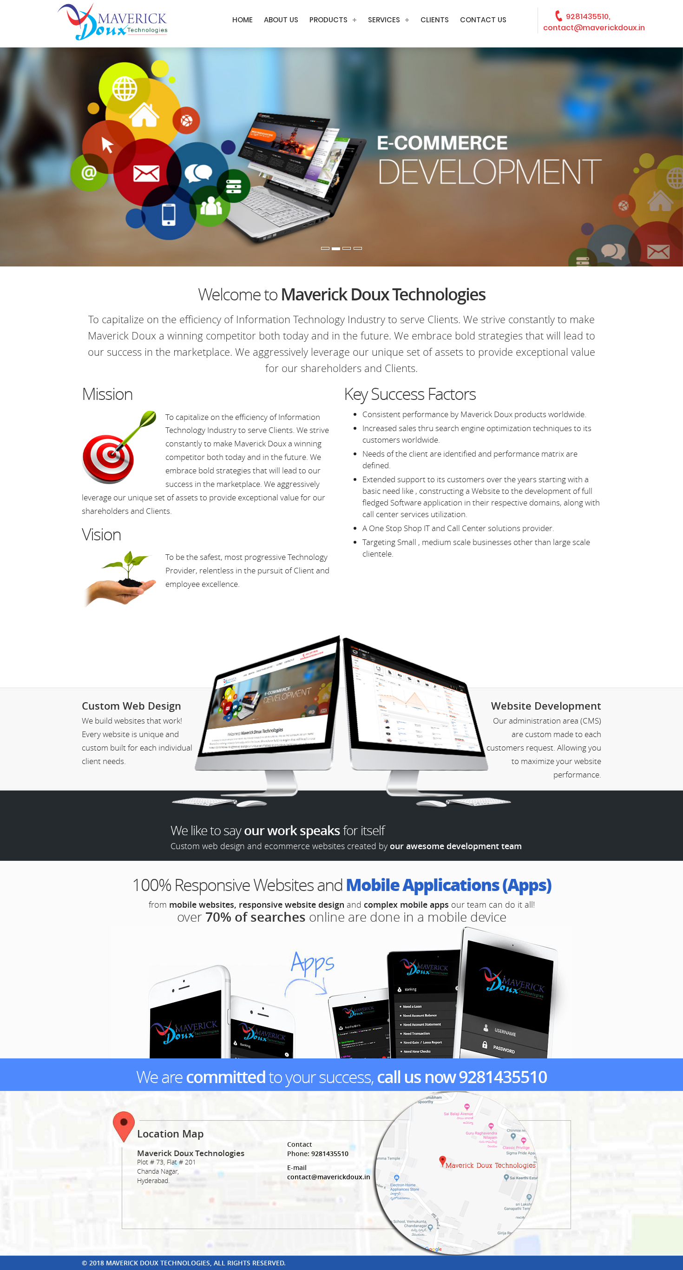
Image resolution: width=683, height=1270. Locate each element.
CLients (434, 20)
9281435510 (503, 1076)
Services (384, 20)
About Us (281, 20)
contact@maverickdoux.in (328, 1176)
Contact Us (483, 20)
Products (328, 20)
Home (242, 20)
